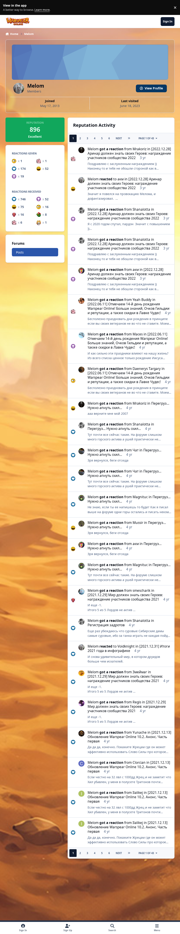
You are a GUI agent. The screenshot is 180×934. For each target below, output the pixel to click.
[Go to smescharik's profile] (81, 591)
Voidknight (126, 646)
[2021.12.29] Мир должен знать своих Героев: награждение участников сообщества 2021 (125, 597)
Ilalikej (138, 792)
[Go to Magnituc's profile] (81, 498)
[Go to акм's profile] (81, 271)
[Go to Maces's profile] (81, 335)
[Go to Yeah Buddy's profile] (81, 301)
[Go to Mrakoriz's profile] (81, 150)
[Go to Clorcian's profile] (81, 763)
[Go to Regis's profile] (81, 703)
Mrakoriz (139, 149)
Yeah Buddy (142, 299)
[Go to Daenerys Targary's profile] (81, 370)
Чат (136, 450)
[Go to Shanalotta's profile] (81, 210)
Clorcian (139, 762)
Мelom (93, 149)
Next (119, 138)
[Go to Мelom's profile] (81, 180)
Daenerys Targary (147, 368)
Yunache (140, 732)
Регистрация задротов (106, 625)
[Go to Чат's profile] (81, 451)
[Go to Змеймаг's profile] (81, 673)
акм (120, 179)
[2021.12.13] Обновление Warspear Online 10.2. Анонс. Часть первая (129, 737)
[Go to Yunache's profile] (81, 733)
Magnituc (140, 497)
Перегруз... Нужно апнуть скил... (114, 428)
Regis (137, 702)
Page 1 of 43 (146, 138)
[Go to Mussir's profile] (81, 524)
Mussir (138, 522)
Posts (20, 252)
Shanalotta (141, 209)
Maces (138, 334)
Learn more (8, 7)
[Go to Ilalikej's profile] (81, 794)
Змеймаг (140, 672)
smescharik (141, 590)
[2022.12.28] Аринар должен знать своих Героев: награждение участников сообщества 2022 (129, 153)
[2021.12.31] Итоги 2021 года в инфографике (129, 648)
